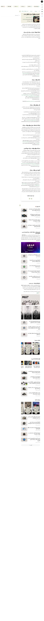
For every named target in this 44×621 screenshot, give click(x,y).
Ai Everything (36, 6)
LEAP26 (29, 6)
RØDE (9, 6)
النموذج (38, 292)
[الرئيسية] (39, 11)
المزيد (31, 445)
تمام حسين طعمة (28, 17)
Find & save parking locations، (31, 120)
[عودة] (20, 11)
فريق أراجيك (24, 19)
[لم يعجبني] (29, 199)
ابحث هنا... (16, 15)
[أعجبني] (31, 199)
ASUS (22, 6)
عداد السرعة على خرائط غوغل (30, 101)
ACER (15, 6)
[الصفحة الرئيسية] (42, 2)
